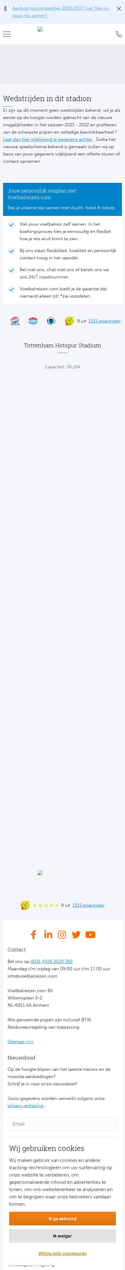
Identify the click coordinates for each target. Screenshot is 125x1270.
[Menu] (9, 34)
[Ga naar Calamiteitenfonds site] (48, 321)
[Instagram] (62, 934)
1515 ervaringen (104, 321)
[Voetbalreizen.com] (63, 34)
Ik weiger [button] (62, 1235)
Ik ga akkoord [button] (62, 1218)
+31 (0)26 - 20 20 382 (117, 34)
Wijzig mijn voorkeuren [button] (63, 1253)
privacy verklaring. (26, 1105)
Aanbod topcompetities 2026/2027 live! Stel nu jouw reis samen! (60, 11)
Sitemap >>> (21, 1041)
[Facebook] (35, 934)
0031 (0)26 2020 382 (52, 961)
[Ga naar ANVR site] (30, 321)
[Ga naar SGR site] (12, 321)
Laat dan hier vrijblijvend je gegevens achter (48, 139)
